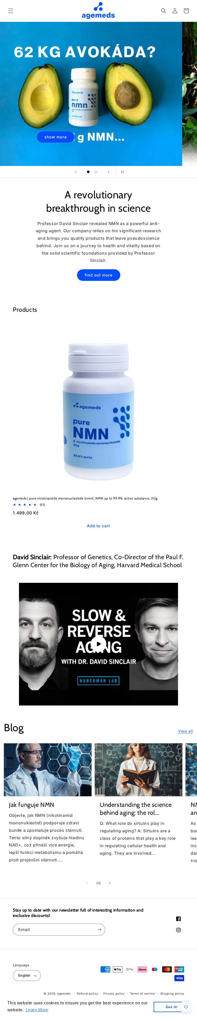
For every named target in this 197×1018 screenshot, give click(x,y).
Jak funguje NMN (31, 804)
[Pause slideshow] (121, 171)
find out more (99, 275)
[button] (10, 10)
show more (70, 136)
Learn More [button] (37, 1010)
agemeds (64, 993)
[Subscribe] (99, 930)
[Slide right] (109, 883)
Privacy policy (114, 993)
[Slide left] (87, 883)
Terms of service (142, 993)
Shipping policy (172, 993)
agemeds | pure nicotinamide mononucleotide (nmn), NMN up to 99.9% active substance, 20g (85, 498)
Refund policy (87, 993)
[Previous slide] (75, 171)
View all (185, 731)
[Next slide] (108, 171)
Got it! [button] (172, 1007)
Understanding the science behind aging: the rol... (136, 808)
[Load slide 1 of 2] (88, 172)
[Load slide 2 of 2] (96, 172)
